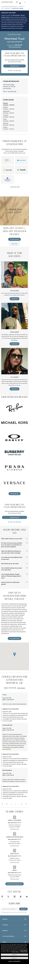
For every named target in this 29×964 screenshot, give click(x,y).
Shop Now (14, 244)
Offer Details (14, 239)
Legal (4, 942)
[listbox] (14, 748)
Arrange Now (14, 66)
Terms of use (24, 951)
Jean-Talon (14, 853)
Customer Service (8, 936)
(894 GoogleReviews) (15, 47)
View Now (14, 299)
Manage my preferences (14, 961)
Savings (4, 930)
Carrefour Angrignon (14, 837)
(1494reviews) (21, 688)
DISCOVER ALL (14, 493)
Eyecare (5, 925)
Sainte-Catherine (14, 820)
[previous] (2, 804)
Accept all (14, 954)
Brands (4, 919)
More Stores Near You (14, 884)
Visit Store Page (14, 829)
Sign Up (23, 909)
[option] (14, 752)
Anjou (14, 870)
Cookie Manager (24, 950)
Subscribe (14, 903)
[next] (26, 804)
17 (21, 804)
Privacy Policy (15, 951)
